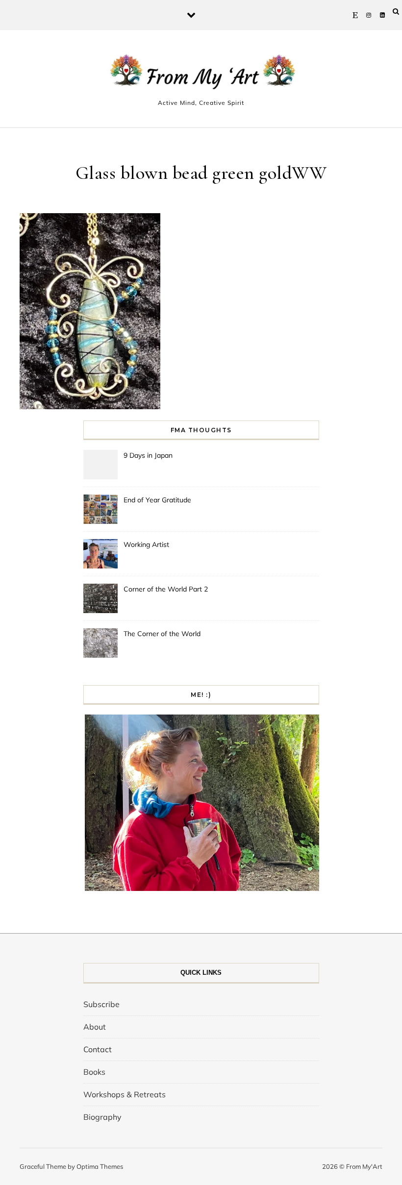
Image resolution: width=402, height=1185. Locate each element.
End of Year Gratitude (157, 499)
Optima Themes (99, 1166)
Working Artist (146, 544)
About (94, 1027)
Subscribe (101, 1004)
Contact (97, 1049)
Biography (102, 1117)
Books (94, 1072)
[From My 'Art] (201, 74)
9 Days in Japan (148, 455)
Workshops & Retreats (124, 1094)
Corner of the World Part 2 (166, 589)
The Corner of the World (162, 633)
